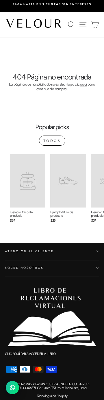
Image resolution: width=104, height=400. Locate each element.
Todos (52, 140)
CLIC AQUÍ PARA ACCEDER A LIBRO (30, 353)
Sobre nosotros (24, 268)
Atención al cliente (29, 251)
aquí (83, 84)
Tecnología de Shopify (52, 396)
